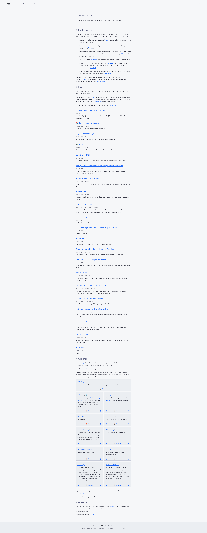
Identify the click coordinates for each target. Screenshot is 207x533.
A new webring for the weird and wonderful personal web (96, 228)
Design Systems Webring (85, 449)
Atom (126, 54)
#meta (87, 137)
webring (81, 363)
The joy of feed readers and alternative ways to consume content (99, 166)
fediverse (108, 400)
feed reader (112, 54)
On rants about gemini (84, 322)
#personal (88, 275)
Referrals (95, 528)
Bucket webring (110, 417)
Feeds (83, 528)
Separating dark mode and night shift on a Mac (93, 110)
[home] (8, 4)
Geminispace (80, 493)
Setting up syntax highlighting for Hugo (90, 298)
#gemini (87, 325)
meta (102, 497)
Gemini (124, 77)
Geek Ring (80, 465)
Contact (107, 528)
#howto (87, 207)
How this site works (83, 335)
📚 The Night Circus (83, 144)
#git (91, 312)
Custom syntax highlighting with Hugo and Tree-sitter (95, 249)
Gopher (84, 79)
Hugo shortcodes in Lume (85, 204)
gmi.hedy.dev (101, 81)
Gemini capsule (83, 491)
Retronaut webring (83, 430)
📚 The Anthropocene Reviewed (87, 123)
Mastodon (101, 528)
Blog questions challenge (85, 134)
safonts (87, 369)
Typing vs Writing (82, 272)
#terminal (93, 288)
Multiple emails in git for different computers (92, 309)
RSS (121, 54)
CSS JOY (80, 417)
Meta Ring (80, 382)
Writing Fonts (81, 238)
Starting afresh (81, 217)
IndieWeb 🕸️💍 (82, 395)
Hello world (80, 347)
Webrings (112, 528)
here (94, 514)
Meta (30, 4)
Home (14, 4)
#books (87, 126)
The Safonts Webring (112, 465)
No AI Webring (110, 449)
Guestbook (89, 528)
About (25, 4)
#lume (96, 207)
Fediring (108, 395)
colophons (113, 385)
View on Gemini (121, 528)
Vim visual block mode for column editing (91, 285)
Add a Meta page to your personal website (91, 260)
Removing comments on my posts (88, 178)
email (94, 97)
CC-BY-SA (110, 525)
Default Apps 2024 (83, 155)
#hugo (92, 207)
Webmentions (97, 101)
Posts (19, 4)
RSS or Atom (113, 105)
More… (36, 4)
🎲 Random (103, 389)
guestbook (112, 506)
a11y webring (110, 430)
